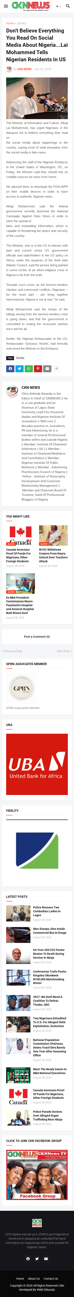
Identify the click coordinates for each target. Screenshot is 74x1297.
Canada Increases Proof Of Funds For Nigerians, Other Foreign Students (18, 555)
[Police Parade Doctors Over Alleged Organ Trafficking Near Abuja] (18, 1118)
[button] (5, 6)
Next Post (63, 651)
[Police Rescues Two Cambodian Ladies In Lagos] (18, 913)
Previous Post (13, 651)
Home (10, 23)
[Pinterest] (38, 368)
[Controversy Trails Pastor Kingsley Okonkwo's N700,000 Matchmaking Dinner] (18, 978)
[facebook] (27, 1259)
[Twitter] (19, 368)
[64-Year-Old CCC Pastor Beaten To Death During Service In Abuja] (18, 956)
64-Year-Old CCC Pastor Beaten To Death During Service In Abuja (49, 953)
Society (21, 23)
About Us (34, 1278)
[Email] (47, 368)
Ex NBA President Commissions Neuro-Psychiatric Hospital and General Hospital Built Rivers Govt (20, 605)
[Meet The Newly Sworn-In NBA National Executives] (18, 1075)
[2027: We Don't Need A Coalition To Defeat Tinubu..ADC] (18, 1003)
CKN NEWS (31, 387)
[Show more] (56, 368)
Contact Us (51, 1278)
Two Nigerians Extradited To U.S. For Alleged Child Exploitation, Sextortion (49, 1022)
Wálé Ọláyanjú (46, 1289)
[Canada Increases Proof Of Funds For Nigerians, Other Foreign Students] (18, 1096)
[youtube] (46, 1259)
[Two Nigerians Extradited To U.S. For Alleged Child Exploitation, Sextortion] (18, 1024)
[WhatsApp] (29, 368)
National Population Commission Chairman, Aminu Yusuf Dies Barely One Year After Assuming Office (49, 1047)
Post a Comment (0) (37, 636)
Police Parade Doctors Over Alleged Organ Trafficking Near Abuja (47, 1115)
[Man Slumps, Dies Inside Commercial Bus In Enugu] (18, 935)
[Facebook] (10, 368)
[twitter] (37, 1259)
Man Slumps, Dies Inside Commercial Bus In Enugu (49, 930)
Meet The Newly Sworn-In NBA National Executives (50, 1071)
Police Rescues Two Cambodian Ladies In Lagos (47, 911)
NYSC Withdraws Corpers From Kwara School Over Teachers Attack (53, 555)
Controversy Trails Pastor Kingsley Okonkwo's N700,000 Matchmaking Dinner (49, 977)
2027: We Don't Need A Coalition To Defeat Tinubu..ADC (47, 1000)
